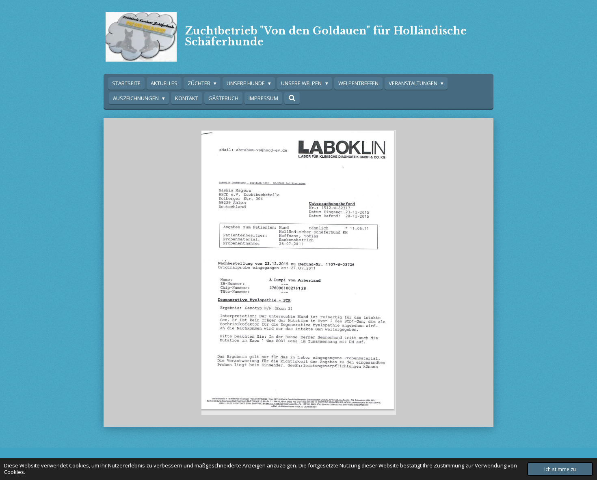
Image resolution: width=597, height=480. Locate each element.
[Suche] (292, 98)
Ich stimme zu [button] (560, 469)
